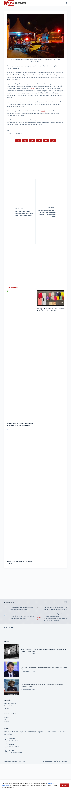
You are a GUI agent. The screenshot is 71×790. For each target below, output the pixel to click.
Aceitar (64, 785)
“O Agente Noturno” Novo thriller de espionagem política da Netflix (21, 608)
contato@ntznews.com (16, 752)
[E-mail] (46, 140)
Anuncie (6, 708)
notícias (10, 133)
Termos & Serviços (47, 761)
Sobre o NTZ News (10, 703)
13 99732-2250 (14, 746)
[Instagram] (9, 627)
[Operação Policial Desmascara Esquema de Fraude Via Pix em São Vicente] (50, 298)
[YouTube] (12, 627)
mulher (32, 88)
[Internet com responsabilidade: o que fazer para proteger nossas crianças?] (39, 608)
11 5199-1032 (13, 741)
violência (19, 133)
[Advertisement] (35, 586)
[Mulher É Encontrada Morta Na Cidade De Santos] (20, 494)
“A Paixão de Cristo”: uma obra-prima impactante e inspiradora (22, 617)
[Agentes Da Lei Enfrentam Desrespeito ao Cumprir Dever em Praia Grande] (20, 355)
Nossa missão (8, 706)
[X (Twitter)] (25, 140)
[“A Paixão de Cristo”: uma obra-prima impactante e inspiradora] (6, 617)
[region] (35, 785)
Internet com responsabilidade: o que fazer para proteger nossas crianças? (55, 608)
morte (43, 111)
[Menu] (66, 3)
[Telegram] (39, 140)
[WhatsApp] (32, 140)
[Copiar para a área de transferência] (53, 140)
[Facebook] (18, 140)
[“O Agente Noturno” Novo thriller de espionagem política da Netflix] (6, 608)
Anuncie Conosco (14, 633)
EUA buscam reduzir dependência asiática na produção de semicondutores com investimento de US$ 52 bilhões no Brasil (55, 617)
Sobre (5, 633)
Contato (24, 633)
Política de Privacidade (60, 761)
